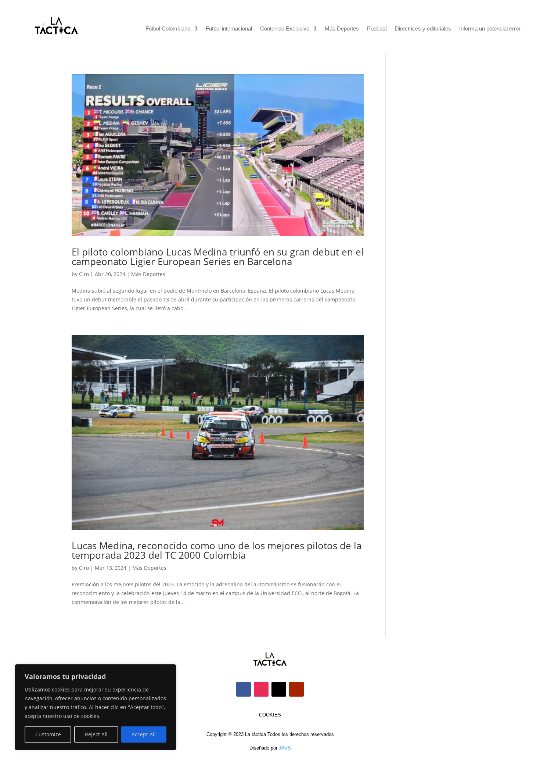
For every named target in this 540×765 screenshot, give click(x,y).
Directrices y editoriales (423, 29)
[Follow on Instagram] (261, 689)
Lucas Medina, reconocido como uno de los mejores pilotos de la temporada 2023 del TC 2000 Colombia (216, 550)
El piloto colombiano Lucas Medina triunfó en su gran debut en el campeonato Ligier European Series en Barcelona (218, 256)
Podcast (377, 29)
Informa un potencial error (490, 29)
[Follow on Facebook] (243, 689)
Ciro (84, 274)
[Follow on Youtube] (296, 689)
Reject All (96, 734)
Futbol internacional (229, 29)
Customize (48, 734)
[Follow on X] (278, 689)
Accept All (144, 734)
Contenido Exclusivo (284, 29)
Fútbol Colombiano (167, 29)
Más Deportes (342, 29)
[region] (95, 707)
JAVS (285, 748)
